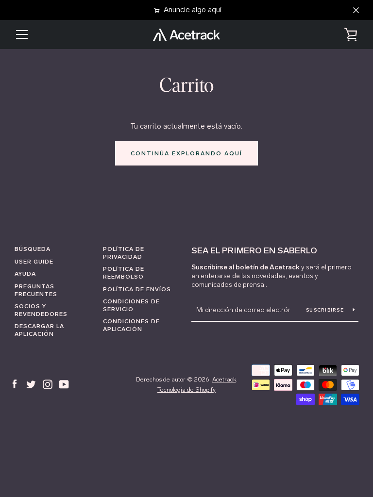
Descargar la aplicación (39, 330)
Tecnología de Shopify (186, 389)
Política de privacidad (123, 253)
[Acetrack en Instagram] (47, 383)
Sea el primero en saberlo (254, 250)
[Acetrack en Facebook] (14, 383)
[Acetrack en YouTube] (64, 383)
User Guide (34, 261)
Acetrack (224, 379)
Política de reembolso (123, 272)
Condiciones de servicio (131, 305)
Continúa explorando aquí (186, 153)
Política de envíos (137, 289)
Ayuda (25, 273)
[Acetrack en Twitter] (31, 383)
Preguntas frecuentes (36, 290)
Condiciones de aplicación (131, 325)
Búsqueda (33, 249)
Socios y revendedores (41, 310)
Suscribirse (325, 310)
